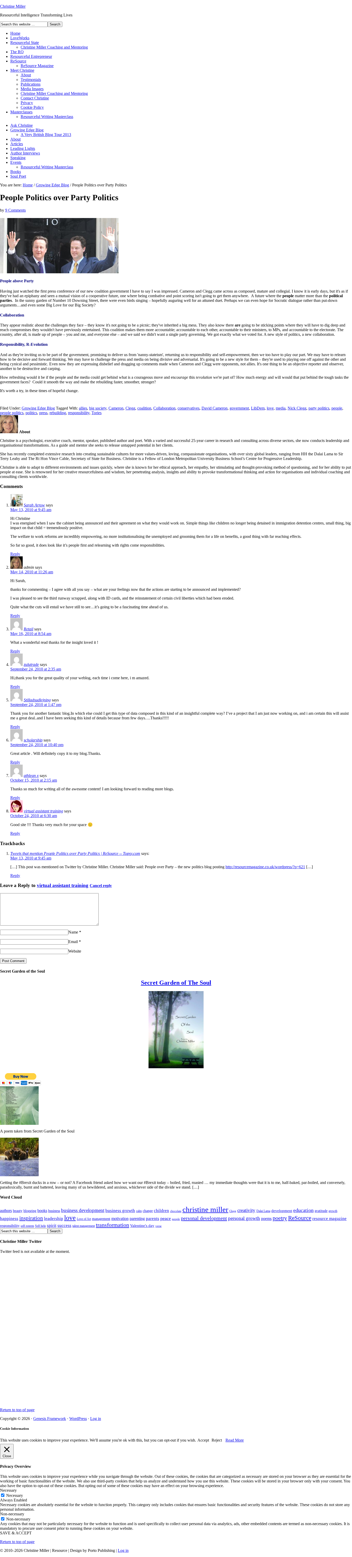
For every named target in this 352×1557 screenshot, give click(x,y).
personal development (204, 1218)
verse (158, 1226)
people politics (11, 413)
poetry (280, 1218)
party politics (318, 408)
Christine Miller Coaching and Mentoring (54, 47)
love (270, 408)
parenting (137, 1218)
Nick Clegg (297, 408)
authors (6, 1210)
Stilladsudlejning (37, 700)
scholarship (33, 740)
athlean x (31, 775)
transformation (112, 1225)
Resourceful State (24, 42)
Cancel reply (101, 885)
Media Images (32, 89)
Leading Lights (22, 148)
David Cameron (215, 408)
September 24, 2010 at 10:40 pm (36, 745)
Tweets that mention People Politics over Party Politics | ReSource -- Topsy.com (75, 853)
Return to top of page (17, 1410)
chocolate (175, 1211)
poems (266, 1218)
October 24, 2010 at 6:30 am (33, 815)
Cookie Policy (32, 107)
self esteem (27, 1226)
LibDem (258, 408)
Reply (15, 554)
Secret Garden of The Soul (176, 982)
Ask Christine (21, 125)
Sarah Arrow (34, 505)
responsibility (78, 413)
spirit (51, 1225)
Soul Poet (18, 176)
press (43, 413)
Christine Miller (13, 6)
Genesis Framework (49, 1418)
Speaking (18, 158)
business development (82, 1210)
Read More (234, 1440)
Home (15, 33)
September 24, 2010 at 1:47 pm (35, 704)
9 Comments (15, 210)
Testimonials (31, 79)
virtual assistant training (43, 811)
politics (31, 413)
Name (73, 932)
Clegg (130, 408)
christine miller (205, 1209)
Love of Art (84, 1219)
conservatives (188, 408)
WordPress (78, 1418)
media (281, 408)
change (148, 1211)
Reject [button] (217, 1440)
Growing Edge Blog (27, 130)
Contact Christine (35, 98)
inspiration (31, 1218)
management (101, 1219)
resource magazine (329, 1218)
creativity (246, 1210)
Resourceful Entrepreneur (31, 56)
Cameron (115, 408)
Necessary (14, 1495)
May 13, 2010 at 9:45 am (30, 510)
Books (15, 171)
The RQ (17, 52)
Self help (40, 1226)
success (64, 1225)
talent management (83, 1226)
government (239, 408)
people (336, 408)
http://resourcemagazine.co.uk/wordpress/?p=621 (265, 867)
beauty (17, 1211)
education (303, 1210)
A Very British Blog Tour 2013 (46, 134)
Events (15, 162)
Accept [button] (203, 1440)
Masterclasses (21, 112)
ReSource (18, 61)
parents (152, 1218)
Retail (28, 629)
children (161, 1210)
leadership (53, 1218)
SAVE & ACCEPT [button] (16, 1533)
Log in (95, 1418)
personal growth (244, 1218)
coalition (144, 408)
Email (73, 941)
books (42, 1210)
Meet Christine (22, 70)
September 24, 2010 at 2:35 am (35, 669)
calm (139, 1211)
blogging (29, 1211)
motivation (120, 1218)
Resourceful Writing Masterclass (47, 116)
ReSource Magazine (37, 66)
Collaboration (164, 408)
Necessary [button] (8, 1490)
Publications (30, 84)
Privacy (27, 103)
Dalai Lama (263, 1211)
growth (333, 1211)
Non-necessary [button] (12, 1514)
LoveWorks (19, 38)
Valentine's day (142, 1226)
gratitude (321, 1211)
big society (97, 408)
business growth (120, 1210)
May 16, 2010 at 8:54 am (30, 633)
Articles (16, 144)
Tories (96, 413)
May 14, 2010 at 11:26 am (31, 572)
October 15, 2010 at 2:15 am (33, 780)
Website (74, 951)
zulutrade (31, 664)
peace (165, 1218)
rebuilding (57, 413)
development (281, 1211)
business (54, 1211)
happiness (9, 1218)
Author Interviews (25, 153)
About (26, 75)
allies (83, 408)
